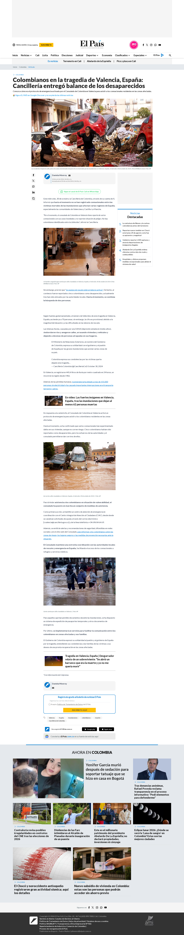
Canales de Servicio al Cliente (67, 919)
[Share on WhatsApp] (33, 186)
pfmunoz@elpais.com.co (81, 931)
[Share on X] (33, 181)
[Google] (89, 729)
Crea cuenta (33, 45)
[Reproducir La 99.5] (134, 45)
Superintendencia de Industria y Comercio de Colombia (62, 926)
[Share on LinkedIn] (33, 192)
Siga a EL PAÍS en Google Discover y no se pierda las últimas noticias (44, 95)
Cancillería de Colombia (57, 721)
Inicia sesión (19, 44)
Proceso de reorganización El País (54, 929)
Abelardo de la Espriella (99, 61)
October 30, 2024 (95, 366)
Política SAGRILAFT (48, 924)
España (61, 718)
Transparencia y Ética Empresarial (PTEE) (74, 924)
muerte (97, 718)
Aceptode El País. (71, 704)
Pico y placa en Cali (126, 61)
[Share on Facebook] (33, 175)
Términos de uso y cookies (97, 921)
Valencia (52, 718)
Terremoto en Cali (72, 61)
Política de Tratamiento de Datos (70, 704)
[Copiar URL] (33, 198)
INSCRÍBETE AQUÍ (79, 710)
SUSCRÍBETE (46, 45)
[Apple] (106, 729)
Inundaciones (72, 718)
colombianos (86, 718)
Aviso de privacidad (77, 921)
